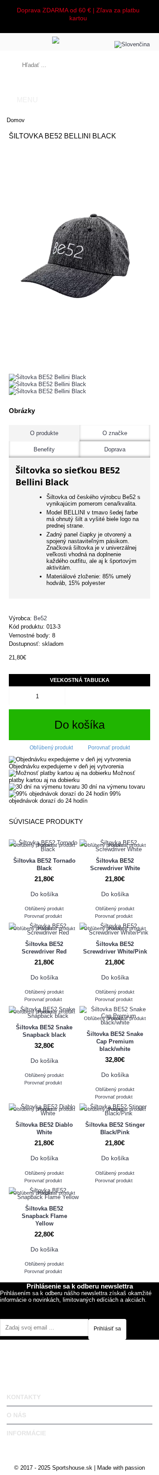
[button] (135, 42)
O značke (114, 433)
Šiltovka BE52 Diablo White (44, 1128)
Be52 (40, 618)
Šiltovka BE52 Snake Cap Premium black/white (115, 1041)
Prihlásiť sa (107, 1329)
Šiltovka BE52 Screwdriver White (115, 864)
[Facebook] (76, 1306)
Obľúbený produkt (51, 748)
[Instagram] (82, 1306)
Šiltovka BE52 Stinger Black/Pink (115, 1128)
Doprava (114, 449)
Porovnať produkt (109, 748)
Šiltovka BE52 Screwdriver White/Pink (115, 948)
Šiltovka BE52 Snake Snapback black (44, 1031)
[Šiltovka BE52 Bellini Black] (79, 255)
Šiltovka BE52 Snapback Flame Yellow (44, 1216)
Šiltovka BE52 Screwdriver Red (44, 948)
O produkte (44, 433)
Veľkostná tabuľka (80, 680)
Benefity (44, 449)
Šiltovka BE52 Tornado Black (44, 864)
